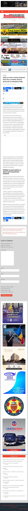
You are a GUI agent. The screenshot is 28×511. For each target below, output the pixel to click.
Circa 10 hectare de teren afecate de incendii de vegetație (13, 467)
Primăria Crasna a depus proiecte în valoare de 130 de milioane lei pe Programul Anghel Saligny (13, 229)
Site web (3, 279)
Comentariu (4, 250)
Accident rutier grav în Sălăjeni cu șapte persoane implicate (13, 472)
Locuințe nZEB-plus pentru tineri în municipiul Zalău (14, 495)
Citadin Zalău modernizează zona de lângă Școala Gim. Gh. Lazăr (13, 491)
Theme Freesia (14, 506)
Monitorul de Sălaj (6, 84)
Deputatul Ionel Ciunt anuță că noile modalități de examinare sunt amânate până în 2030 (13, 486)
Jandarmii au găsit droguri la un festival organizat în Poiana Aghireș (13, 481)
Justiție (4, 75)
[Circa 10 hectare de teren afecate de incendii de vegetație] (2, 69)
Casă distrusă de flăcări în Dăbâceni (10, 476)
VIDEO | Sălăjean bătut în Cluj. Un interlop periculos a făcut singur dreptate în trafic (13, 233)
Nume (2, 268)
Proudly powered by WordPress (8, 505)
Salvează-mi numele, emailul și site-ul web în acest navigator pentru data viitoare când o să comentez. (7, 289)
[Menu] (2, 11)
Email (2, 273)
